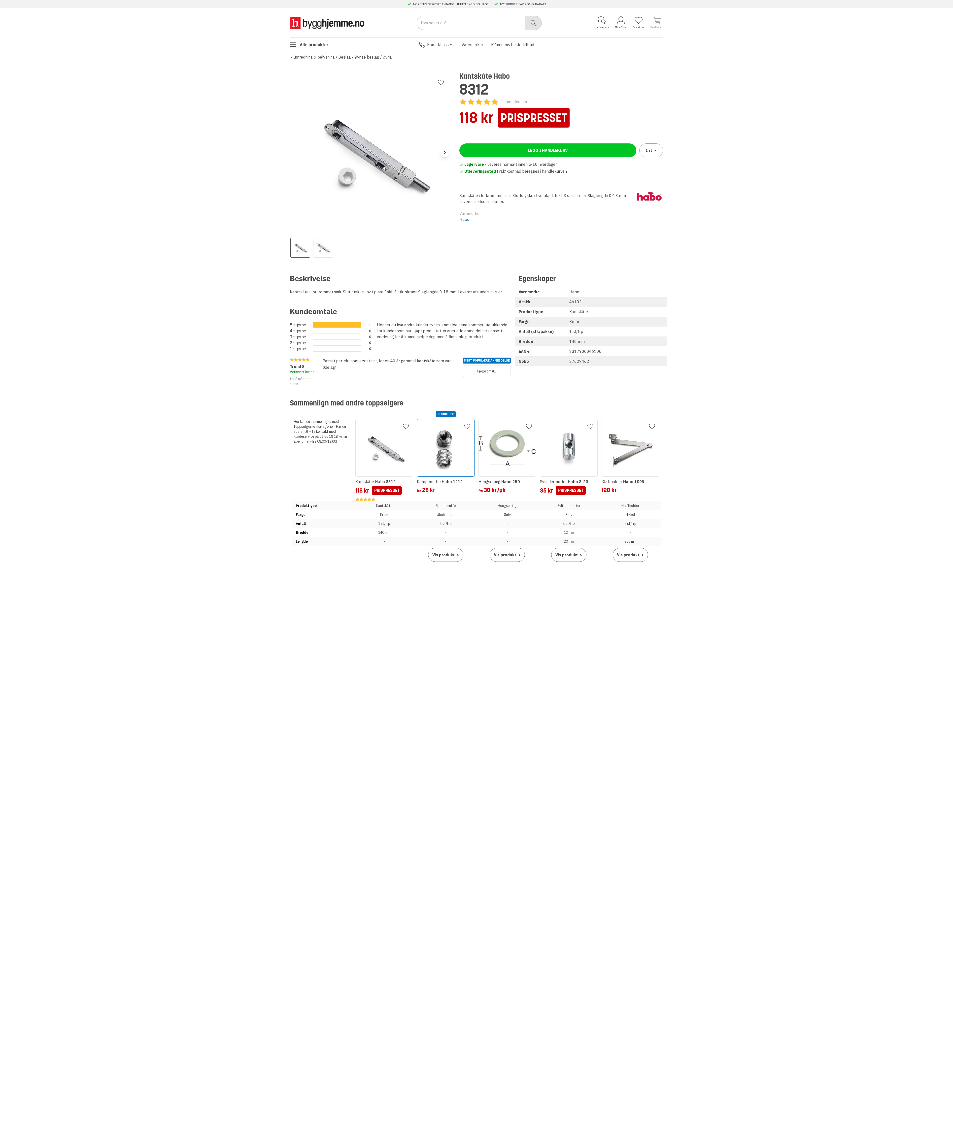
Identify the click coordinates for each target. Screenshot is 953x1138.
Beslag (344, 57)
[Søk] (534, 23)
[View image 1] (300, 248)
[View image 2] (323, 248)
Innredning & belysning (314, 57)
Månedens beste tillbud (512, 44)
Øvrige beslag (366, 57)
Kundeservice (601, 27)
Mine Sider (621, 27)
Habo (464, 219)
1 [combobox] (649, 150)
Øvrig (387, 57)
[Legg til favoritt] (441, 82)
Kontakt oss (438, 44)
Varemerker (472, 44)
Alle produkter (314, 44)
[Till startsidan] (327, 23)
